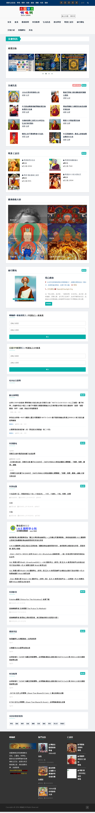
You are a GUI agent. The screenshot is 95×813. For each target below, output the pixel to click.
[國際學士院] (23, 528)
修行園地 (80, 22)
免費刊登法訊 (77, 85)
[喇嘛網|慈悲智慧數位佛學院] (65, 2)
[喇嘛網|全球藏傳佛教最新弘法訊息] (68, 2)
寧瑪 (18, 3)
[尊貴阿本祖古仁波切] (71, 759)
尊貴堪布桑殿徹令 (71, 160)
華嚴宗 (62, 723)
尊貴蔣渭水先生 (29, 160)
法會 (27, 112)
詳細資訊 (48, 303)
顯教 (46, 3)
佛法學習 (57, 22)
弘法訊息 (46, 22)
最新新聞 (25, 22)
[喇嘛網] (72, 2)
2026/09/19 (49, 798)
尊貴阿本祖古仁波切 (82, 759)
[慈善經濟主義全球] (76, 2)
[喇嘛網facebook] (87, 807)
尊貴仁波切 (68, 22)
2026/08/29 (49, 783)
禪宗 (49, 723)
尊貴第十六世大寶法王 (72, 174)
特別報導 (36, 22)
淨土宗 (56, 723)
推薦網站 (21, 30)
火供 (27, 95)
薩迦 (32, 3)
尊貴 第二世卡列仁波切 (82, 773)
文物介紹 (11, 30)
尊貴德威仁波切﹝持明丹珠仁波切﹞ (23, 299)
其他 (30, 30)
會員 (16, 22)
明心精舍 (49, 277)
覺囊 (37, 3)
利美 (41, 3)
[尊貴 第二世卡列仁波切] (71, 773)
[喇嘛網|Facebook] (61, 2)
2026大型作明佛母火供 (52, 791)
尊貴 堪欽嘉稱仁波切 (31, 175)
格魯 (27, 3)
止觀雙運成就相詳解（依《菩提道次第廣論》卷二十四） (30, 429)
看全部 (84, 85)
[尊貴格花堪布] (71, 748)
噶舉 (23, 3)
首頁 (9, 22)
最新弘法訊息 (10, 3)
